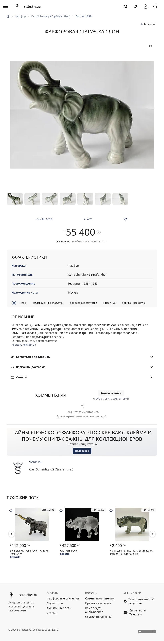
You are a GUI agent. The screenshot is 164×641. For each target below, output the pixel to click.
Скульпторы (55, 603)
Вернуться (149, 24)
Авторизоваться (111, 393)
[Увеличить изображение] (82, 115)
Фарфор (20, 16)
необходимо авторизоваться (89, 241)
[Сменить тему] (155, 6)
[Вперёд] (152, 534)
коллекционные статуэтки (47, 303)
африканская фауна (134, 303)
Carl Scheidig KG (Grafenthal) (50, 16)
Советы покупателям (99, 598)
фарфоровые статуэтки (83, 303)
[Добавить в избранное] (125, 219)
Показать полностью (24, 344)
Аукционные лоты (59, 608)
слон (23, 303)
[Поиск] (126, 6)
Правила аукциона (98, 603)
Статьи (51, 613)
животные (109, 303)
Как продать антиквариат (94, 610)
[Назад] (11, 534)
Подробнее (82, 450)
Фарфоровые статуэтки (63, 598)
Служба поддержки (98, 617)
